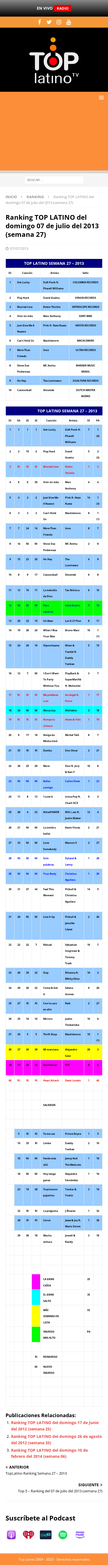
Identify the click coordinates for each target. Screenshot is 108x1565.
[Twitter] (49, 22)
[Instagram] (59, 22)
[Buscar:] (54, 179)
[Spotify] (65, 1534)
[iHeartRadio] (31, 1534)
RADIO (62, 8)
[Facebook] (39, 22)
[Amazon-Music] (82, 1534)
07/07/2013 (19, 248)
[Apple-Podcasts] (14, 1534)
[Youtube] (68, 22)
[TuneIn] (48, 1534)
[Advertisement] (54, 138)
